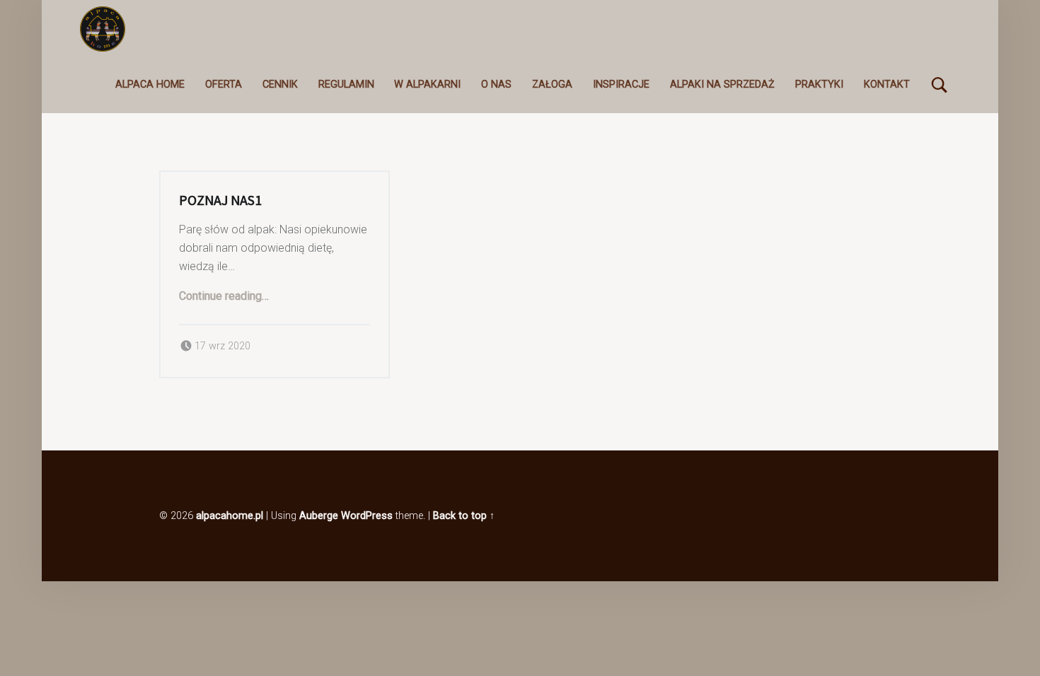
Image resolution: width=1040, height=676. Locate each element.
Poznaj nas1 (220, 200)
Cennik (280, 84)
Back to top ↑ (464, 516)
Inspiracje (621, 84)
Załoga (552, 84)
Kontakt (887, 84)
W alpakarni (427, 84)
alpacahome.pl (229, 516)
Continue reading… (224, 296)
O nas (496, 84)
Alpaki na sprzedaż (722, 84)
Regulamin (346, 84)
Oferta (223, 84)
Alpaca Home (150, 84)
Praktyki (819, 84)
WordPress (367, 516)
